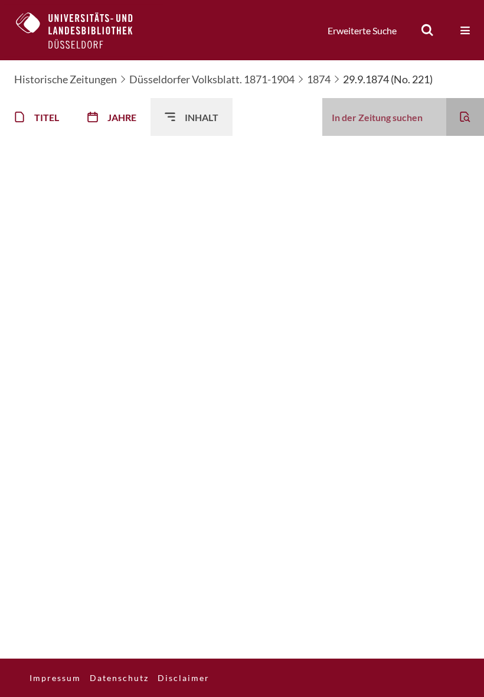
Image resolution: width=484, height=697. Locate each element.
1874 (319, 79)
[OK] (427, 30)
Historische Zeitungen (65, 79)
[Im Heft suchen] (465, 117)
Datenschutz (119, 678)
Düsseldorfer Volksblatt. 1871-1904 (212, 79)
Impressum (55, 678)
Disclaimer (184, 678)
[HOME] (83, 30)
